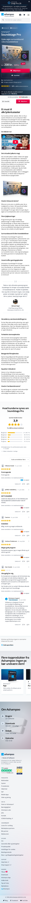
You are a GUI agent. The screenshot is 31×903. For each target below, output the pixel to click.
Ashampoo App (5, 877)
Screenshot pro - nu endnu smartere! (14, 6)
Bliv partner (4, 831)
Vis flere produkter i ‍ (18, 97)
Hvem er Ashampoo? (7, 804)
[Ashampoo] (8, 754)
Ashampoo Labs (6, 810)
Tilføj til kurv (17, 71)
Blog (6, 900)
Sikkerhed (4, 789)
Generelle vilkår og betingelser (10, 844)
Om (2, 841)
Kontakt (3, 816)
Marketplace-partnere (7, 828)
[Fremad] (28, 682)
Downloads (4, 875)
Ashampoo (5, 889)
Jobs (2, 813)
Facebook (15, 900)
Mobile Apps (5, 794)
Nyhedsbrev (5, 886)
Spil (2, 792)
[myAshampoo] (20, 15)
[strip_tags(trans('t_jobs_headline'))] (19, 770)
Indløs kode (4, 880)
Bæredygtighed (5, 807)
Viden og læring (6, 797)
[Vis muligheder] (28, 466)
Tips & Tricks (5, 883)
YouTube (25, 900)
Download (16, 75)
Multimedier (5, 780)
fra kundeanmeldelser (20, 86)
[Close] (29, 1)
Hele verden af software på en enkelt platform (12, 689)
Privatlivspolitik (5, 846)
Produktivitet (5, 786)
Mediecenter (5, 834)
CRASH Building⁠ (6, 818)
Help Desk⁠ (4, 862)
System (3, 783)
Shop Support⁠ (5, 865)
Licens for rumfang (7, 825)
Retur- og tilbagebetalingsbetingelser (12, 855)
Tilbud (4, 872)
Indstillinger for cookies (8, 849)
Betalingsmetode (6, 852)
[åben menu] (28, 15)
